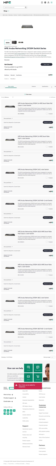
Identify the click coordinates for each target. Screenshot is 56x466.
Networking (10, 15)
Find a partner (42, 451)
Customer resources (42, 406)
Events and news (45, 388)
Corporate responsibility (28, 400)
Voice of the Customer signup (44, 439)
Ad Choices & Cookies (19, 463)
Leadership (25, 418)
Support (25, 426)
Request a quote (48, 122)
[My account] (48, 2)
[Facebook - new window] (5, 413)
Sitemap (28, 463)
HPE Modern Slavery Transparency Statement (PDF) (28, 409)
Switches (15, 15)
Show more (6, 59)
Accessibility (26, 394)
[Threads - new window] (14, 410)
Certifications (42, 448)
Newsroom (41, 400)
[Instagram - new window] (11, 410)
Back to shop (5, 15)
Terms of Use (11, 463)
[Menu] (51, 2)
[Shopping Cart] (42, 2)
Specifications (19, 75)
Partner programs (43, 454)
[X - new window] (8, 410)
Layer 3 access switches (19, 53)
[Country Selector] (45, 2)
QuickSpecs (6, 75)
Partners (42, 445)
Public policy (26, 421)
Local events (42, 397)
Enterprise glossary (43, 422)
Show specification (7, 118)
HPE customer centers (44, 431)
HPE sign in (41, 434)
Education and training (44, 416)
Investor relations (27, 414)
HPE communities (43, 428)
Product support (38, 370)
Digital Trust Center (43, 413)
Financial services (43, 425)
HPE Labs (25, 403)
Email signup (42, 419)
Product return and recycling (27, 436)
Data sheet (13, 75)
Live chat (28, 370)
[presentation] (52, 87)
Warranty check (26, 446)
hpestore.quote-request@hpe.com (16, 380)
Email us (28, 379)
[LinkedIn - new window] (5, 410)
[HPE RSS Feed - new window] (11, 413)
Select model (46, 64)
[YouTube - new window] (8, 413)
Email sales (7, 401)
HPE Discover (42, 394)
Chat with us (12, 78)
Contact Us (41, 410)
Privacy (5, 463)
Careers (24, 397)
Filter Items (29, 94)
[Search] (25, 7)
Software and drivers (28, 443)
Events (40, 391)
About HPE (25, 391)
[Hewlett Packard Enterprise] (7, 2)
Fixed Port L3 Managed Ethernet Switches (25, 15)
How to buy (38, 379)
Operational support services (27, 430)
